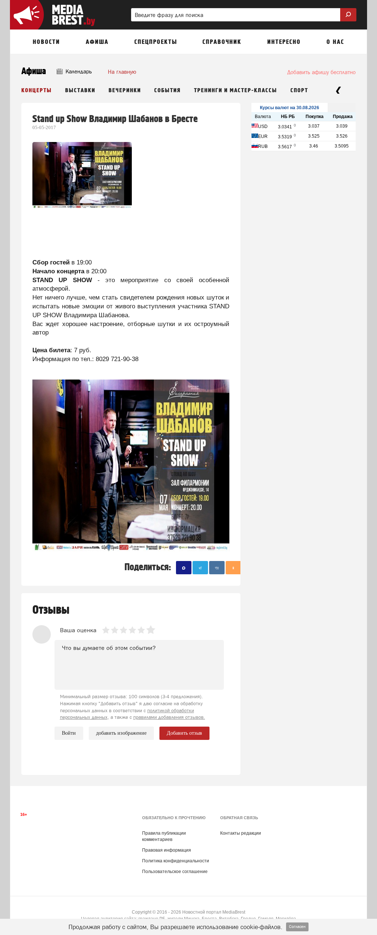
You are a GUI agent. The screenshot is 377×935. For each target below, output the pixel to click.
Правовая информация (166, 850)
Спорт (299, 90)
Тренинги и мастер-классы (235, 90)
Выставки (80, 90)
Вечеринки (125, 90)
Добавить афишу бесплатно (321, 72)
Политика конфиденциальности (175, 860)
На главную (122, 72)
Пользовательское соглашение (175, 871)
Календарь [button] (78, 71)
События (167, 90)
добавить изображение (121, 733)
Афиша (33, 71)
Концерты (36, 90)
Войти (69, 733)
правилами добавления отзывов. (169, 717)
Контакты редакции (240, 833)
